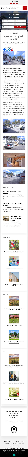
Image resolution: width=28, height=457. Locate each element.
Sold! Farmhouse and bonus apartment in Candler (16, 218)
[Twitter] (7, 49)
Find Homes (20, 27)
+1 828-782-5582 (14, 1)
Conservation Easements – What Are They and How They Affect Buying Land (14, 308)
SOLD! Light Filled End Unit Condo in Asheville (13, 205)
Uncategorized (8, 42)
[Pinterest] (12, 49)
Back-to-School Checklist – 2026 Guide (14, 268)
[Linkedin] (9, 49)
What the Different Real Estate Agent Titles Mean (14, 383)
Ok (14, 455)
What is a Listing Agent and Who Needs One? (14, 399)
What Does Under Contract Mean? (14, 326)
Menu (25, 8)
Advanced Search (14, 14)
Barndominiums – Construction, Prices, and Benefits (14, 284)
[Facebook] (4, 49)
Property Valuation (14, 17)
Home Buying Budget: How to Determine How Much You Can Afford (14, 342)
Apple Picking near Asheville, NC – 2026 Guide (14, 252)
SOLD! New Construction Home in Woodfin (12, 192)
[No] (26, 453)
